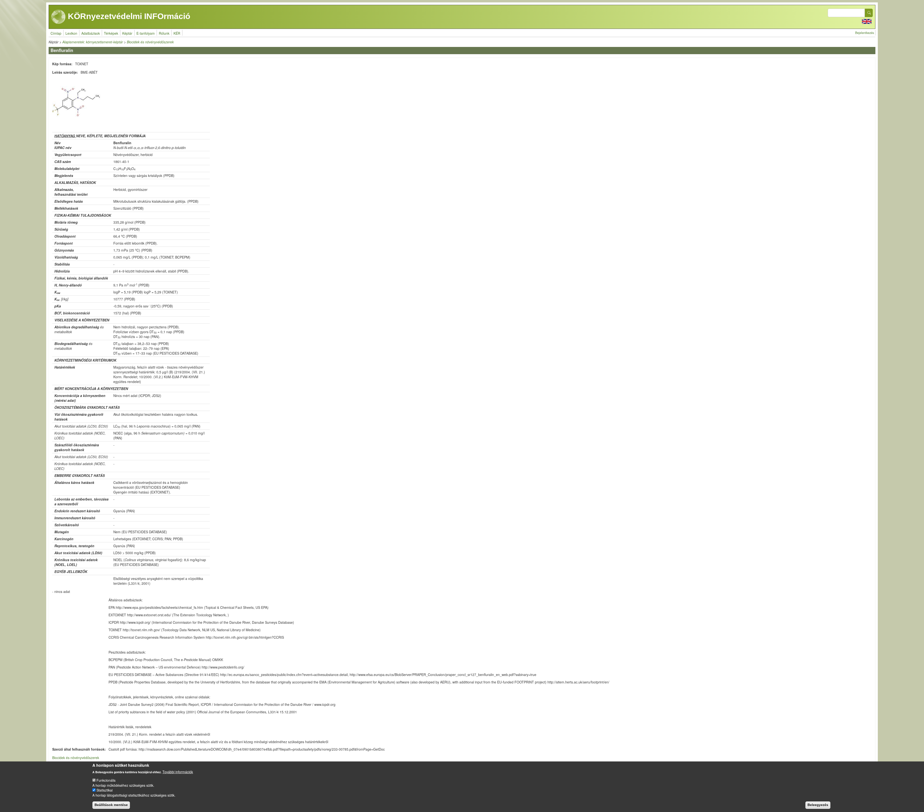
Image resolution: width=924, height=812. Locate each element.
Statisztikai (104, 790)
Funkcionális (106, 780)
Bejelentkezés (864, 33)
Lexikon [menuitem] (71, 33)
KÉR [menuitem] (176, 33)
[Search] (869, 13)
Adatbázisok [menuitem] (90, 33)
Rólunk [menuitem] (164, 33)
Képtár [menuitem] (127, 33)
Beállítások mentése (111, 805)
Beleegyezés (818, 805)
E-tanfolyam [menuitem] (145, 33)
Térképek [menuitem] (111, 33)
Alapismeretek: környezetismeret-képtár (92, 41)
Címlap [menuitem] (56, 33)
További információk (177, 771)
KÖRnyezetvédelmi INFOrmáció (128, 16)
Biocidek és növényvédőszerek (150, 41)
